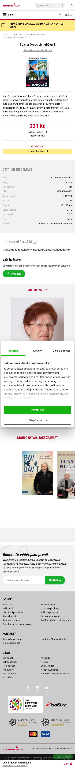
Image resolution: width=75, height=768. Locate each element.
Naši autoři (8, 608)
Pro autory (8, 669)
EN (72, 5)
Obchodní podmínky (13, 612)
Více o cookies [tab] (61, 350)
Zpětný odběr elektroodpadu (56, 620)
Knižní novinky (48, 604)
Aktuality (7, 604)
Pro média (8, 677)
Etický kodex (47, 665)
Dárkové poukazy (50, 608)
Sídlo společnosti (12, 642)
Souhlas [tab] (13, 350)
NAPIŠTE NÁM (64, 756)
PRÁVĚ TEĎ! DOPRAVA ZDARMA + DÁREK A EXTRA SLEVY (36, 25)
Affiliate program (49, 612)
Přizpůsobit (35, 420)
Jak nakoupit (9, 616)
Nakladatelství (10, 661)
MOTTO (68, 209)
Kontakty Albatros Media (54, 639)
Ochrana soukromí (50, 616)
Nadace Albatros (49, 669)
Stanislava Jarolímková (37, 50)
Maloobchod (9, 665)
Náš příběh (8, 657)
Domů (5, 34)
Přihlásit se (55, 580)
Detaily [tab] (37, 350)
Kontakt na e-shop (12, 639)
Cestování (17, 34)
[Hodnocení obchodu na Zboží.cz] (56, 703)
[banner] (18, 4)
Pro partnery (9, 673)
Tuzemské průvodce (36, 34)
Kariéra (44, 661)
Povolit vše (37, 409)
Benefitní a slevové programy (18, 624)
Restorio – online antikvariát (55, 673)
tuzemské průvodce (61, 177)
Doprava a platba (11, 620)
